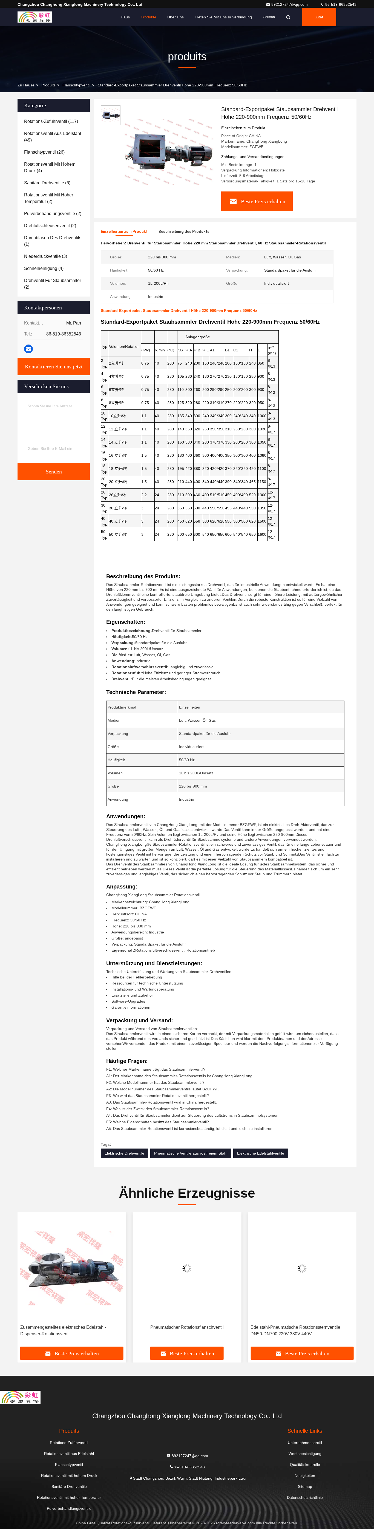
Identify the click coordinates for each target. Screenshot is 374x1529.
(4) (49, 167)
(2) (48, 198)
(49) (52, 136)
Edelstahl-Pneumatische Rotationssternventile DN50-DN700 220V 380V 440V (180, 1330)
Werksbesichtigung (305, 1453)
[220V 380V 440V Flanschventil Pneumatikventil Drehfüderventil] (302, 1268)
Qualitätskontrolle (305, 1464)
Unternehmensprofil (305, 1442)
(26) (44, 152)
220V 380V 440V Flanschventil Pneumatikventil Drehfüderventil (297, 1330)
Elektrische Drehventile (124, 1153)
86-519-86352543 (340, 4)
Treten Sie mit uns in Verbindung (223, 17)
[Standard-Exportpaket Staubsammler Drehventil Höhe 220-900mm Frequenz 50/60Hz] (169, 151)
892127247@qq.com (290, 4)
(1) (52, 241)
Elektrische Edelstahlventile (260, 1153)
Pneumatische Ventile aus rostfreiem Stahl (190, 1153)
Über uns (175, 17)
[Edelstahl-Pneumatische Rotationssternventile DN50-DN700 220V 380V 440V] (187, 1268)
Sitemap (305, 1486)
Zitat (319, 17)
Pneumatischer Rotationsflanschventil (71, 1327)
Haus (125, 17)
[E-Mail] (28, 349)
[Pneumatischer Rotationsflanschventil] (71, 1268)
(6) (47, 182)
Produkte (148, 17)
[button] (27, 1281)
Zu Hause (26, 85)
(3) (45, 256)
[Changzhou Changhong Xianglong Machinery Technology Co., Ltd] (35, 17)
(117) (51, 121)
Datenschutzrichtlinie (305, 1497)
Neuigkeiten (305, 1475)
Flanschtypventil (76, 85)
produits (48, 85)
